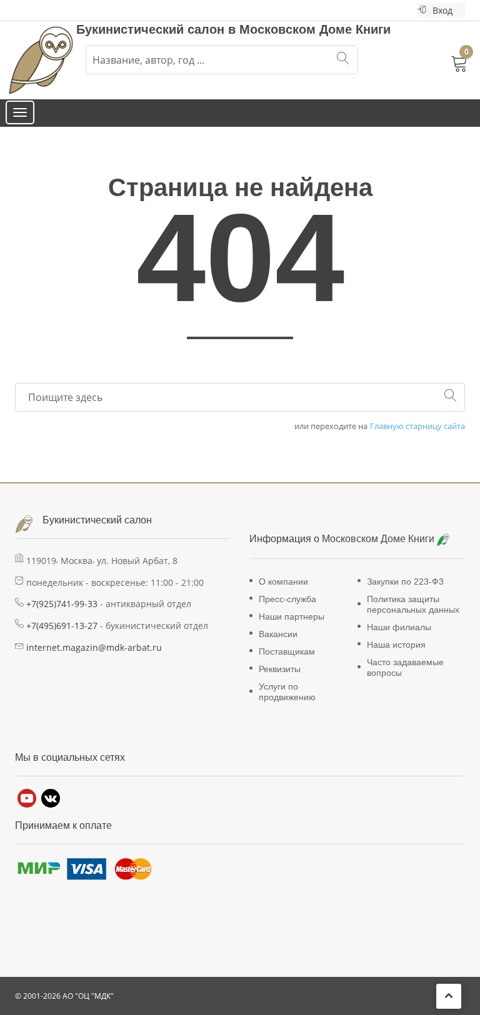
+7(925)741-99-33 (62, 604)
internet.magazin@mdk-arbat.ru (94, 647)
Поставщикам (287, 651)
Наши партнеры (291, 616)
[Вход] (422, 10)
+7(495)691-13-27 (62, 625)
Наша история (396, 645)
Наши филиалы (399, 627)
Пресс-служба (287, 599)
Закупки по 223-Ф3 (405, 582)
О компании (283, 582)
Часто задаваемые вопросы (405, 667)
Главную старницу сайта (417, 426)
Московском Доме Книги (315, 29)
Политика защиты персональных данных (413, 604)
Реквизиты (280, 669)
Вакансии (278, 634)
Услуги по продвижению (287, 691)
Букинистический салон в (157, 29)
